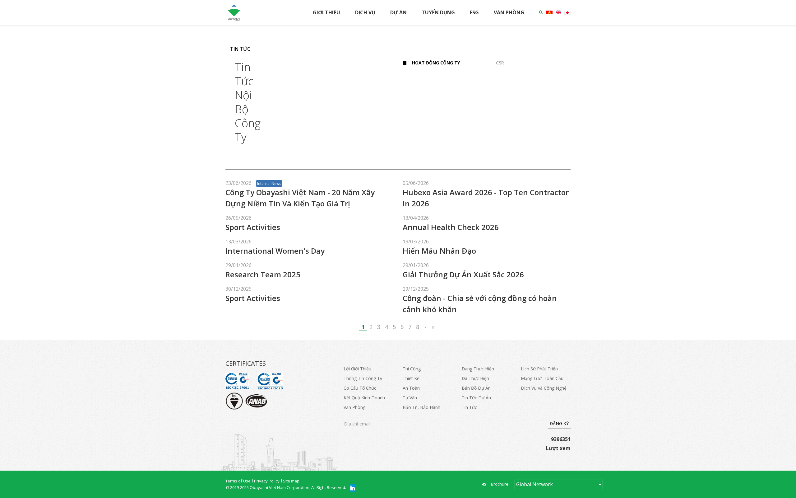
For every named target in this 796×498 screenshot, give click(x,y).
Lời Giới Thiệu (357, 369)
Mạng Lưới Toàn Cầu (542, 378)
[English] (558, 12)
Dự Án (398, 12)
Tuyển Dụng (438, 12)
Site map (291, 481)
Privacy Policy (267, 481)
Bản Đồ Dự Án (476, 388)
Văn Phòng (509, 12)
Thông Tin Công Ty (363, 378)
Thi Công (412, 369)
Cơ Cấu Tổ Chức (360, 388)
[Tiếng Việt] (549, 12)
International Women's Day (275, 251)
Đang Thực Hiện (478, 369)
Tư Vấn (410, 398)
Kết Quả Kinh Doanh (364, 398)
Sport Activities (252, 227)
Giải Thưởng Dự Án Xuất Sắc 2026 (463, 274)
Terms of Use (238, 481)
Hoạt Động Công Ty (436, 63)
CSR (500, 63)
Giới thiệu (326, 12)
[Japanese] (567, 13)
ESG (474, 12)
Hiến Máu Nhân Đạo (439, 251)
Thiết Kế (411, 378)
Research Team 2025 (262, 274)
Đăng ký (559, 423)
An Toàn (411, 388)
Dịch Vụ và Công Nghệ (544, 388)
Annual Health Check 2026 (451, 227)
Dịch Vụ (365, 12)
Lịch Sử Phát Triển (539, 369)
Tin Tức (469, 407)
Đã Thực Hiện (475, 378)
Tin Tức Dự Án (476, 398)
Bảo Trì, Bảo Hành (421, 407)
